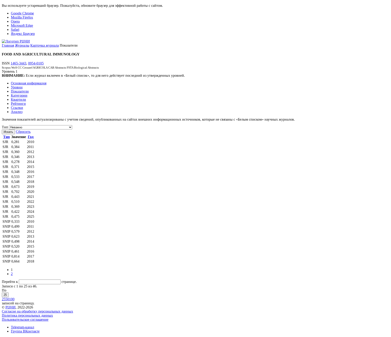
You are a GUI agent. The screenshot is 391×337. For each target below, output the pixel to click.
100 (11, 299)
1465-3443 (18, 63)
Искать (8, 132)
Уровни (17, 87)
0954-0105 (36, 63)
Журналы (22, 45)
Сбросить (23, 132)
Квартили (18, 99)
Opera (15, 21)
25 (5, 294)
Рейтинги (18, 103)
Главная (8, 45)
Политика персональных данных (27, 315)
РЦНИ (10, 307)
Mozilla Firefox (22, 17)
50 (7, 299)
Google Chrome (22, 13)
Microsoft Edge (22, 25)
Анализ (16, 112)
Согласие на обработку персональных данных (37, 311)
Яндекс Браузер (23, 34)
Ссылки (17, 108)
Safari (15, 29)
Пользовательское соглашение (25, 319)
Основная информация (28, 83)
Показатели (20, 91)
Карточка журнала (44, 45)
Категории (19, 95)
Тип (5, 127)
